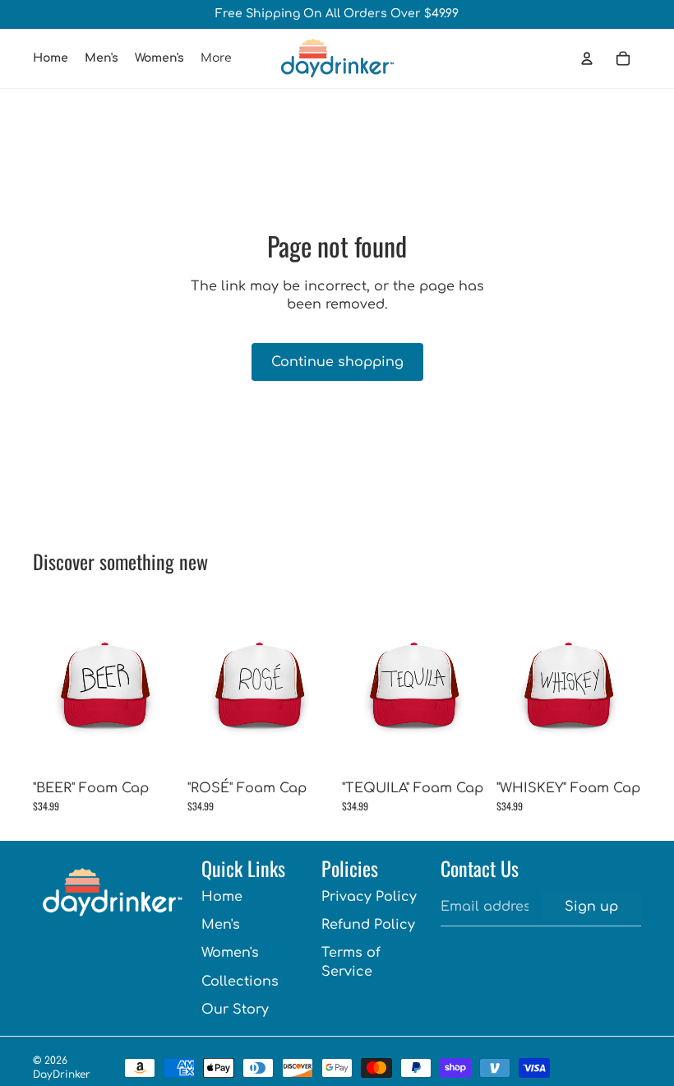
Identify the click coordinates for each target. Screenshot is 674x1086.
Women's (230, 952)
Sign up (591, 906)
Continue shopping (337, 362)
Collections (240, 981)
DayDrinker (61, 1074)
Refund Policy (368, 924)
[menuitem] (216, 58)
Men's (220, 924)
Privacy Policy (369, 896)
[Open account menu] (587, 58)
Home (221, 896)
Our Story (235, 1009)
